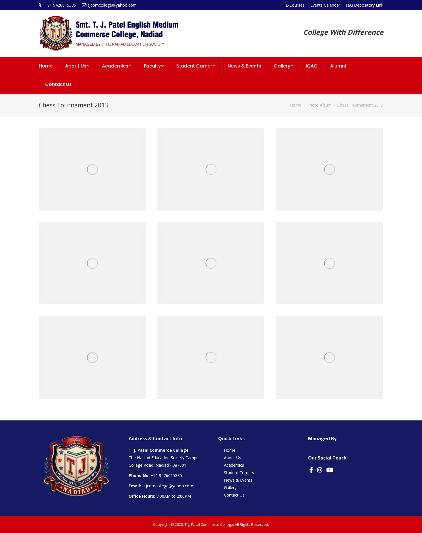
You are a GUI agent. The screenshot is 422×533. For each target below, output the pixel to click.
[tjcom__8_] (329, 357)
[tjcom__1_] (329, 169)
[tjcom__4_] (211, 263)
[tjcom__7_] (211, 357)
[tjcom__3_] (92, 169)
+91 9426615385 (166, 475)
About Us (232, 457)
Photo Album (319, 105)
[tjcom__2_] (92, 263)
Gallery (230, 487)
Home (295, 105)
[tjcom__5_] (329, 263)
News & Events (238, 480)
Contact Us (234, 495)
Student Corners (239, 472)
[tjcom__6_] (92, 357)
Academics (234, 465)
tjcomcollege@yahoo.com (168, 485)
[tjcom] (211, 169)
